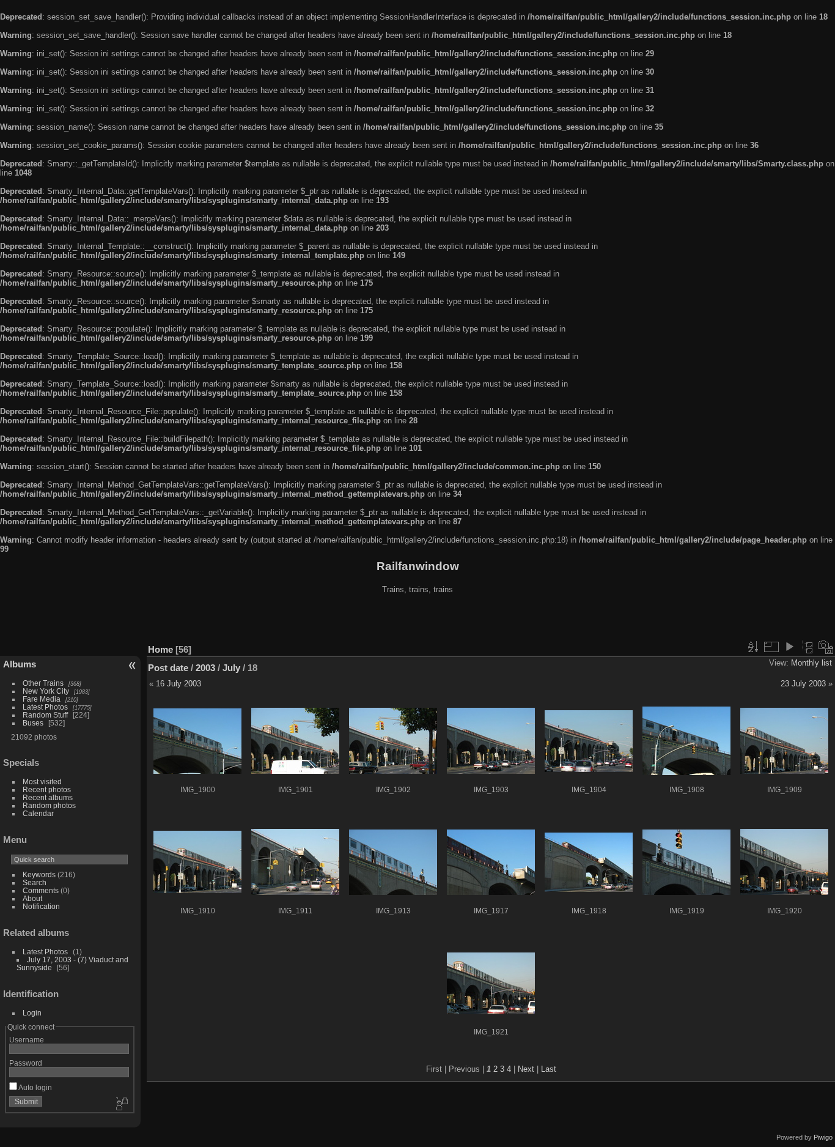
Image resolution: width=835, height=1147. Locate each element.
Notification (41, 906)
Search (34, 882)
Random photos (49, 805)
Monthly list (811, 662)
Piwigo (823, 1137)
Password (25, 1063)
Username (26, 1040)
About (32, 898)
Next (526, 1069)
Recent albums (48, 797)
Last (548, 1069)
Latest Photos (45, 707)
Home (160, 649)
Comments (41, 890)
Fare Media (42, 699)
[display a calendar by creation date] (826, 647)
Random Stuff (45, 715)
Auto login (34, 1087)
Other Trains (43, 683)
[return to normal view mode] (807, 647)
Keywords (39, 874)
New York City (46, 691)
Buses (33, 723)
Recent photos (47, 789)
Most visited (42, 781)
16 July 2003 (178, 683)
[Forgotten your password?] (121, 1104)
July (231, 668)
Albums (19, 664)
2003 (205, 668)
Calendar (38, 813)
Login (32, 1013)
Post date (168, 668)
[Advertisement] (417, 620)
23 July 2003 (803, 683)
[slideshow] (789, 647)
